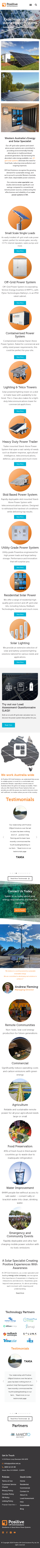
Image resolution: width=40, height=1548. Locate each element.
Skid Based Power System (20, 494)
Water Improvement (20, 1188)
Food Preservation (20, 1146)
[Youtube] (15, 1532)
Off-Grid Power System (20, 282)
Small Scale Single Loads (20, 233)
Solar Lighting (20, 643)
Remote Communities (20, 1025)
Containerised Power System (20, 335)
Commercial (20, 1063)
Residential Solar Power (20, 595)
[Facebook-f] (7, 1532)
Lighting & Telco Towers (20, 387)
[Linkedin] (3, 1532)
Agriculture (20, 1105)
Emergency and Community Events (20, 1234)
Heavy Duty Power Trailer (20, 441)
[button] (31, 5)
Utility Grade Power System (20, 547)
